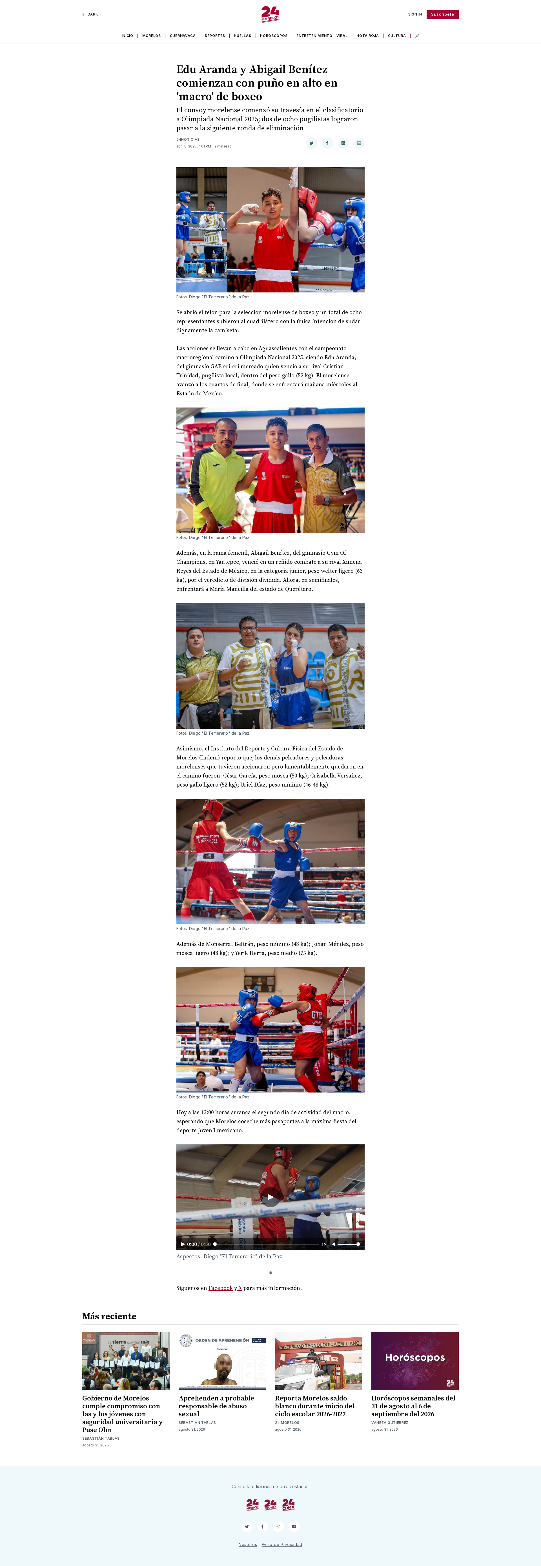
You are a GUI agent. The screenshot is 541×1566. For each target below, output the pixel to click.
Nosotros (248, 1544)
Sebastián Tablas (101, 1438)
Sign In (415, 14)
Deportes (215, 36)
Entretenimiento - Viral (321, 36)
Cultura (397, 36)
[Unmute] (334, 1244)
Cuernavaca (183, 36)
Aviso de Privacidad (282, 1544)
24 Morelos (287, 1422)
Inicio (127, 36)
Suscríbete (442, 14)
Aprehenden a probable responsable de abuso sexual (216, 1406)
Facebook (221, 1288)
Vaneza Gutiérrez (390, 1422)
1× (324, 1244)
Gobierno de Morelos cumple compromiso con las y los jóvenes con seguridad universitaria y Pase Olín (122, 1414)
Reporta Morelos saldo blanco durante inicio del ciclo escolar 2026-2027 (314, 1406)
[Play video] (270, 1197)
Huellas (242, 36)
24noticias (188, 139)
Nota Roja (367, 36)
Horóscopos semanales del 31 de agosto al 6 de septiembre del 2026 (413, 1406)
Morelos (151, 36)
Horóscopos (273, 36)
